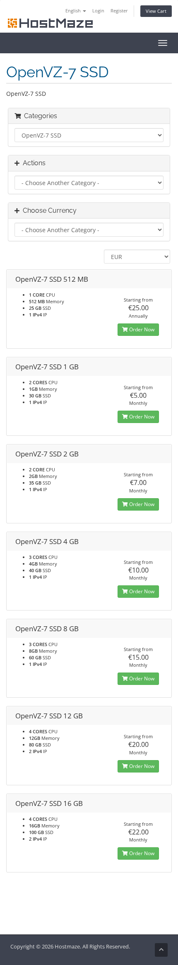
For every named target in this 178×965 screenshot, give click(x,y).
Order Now (141, 329)
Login (98, 10)
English (73, 10)
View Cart (156, 11)
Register (119, 10)
